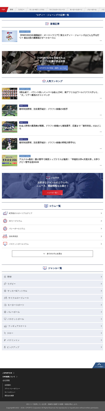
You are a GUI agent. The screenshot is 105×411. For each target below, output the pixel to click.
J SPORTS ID (7, 373)
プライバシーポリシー (12, 388)
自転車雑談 (13, 236)
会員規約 (8, 385)
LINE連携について (9, 377)
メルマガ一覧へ (52, 193)
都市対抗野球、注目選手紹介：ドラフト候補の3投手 (43, 109)
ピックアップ (13, 347)
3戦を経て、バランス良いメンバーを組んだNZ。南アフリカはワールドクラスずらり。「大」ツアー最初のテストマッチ (59, 93)
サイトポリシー (10, 392)
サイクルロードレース (57, 9)
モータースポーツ (76, 9)
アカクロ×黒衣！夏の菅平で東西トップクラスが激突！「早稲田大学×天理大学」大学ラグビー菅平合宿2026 (59, 160)
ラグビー (21, 9)
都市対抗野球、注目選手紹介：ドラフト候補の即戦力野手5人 (47, 142)
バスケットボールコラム (19, 244)
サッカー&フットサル (36, 9)
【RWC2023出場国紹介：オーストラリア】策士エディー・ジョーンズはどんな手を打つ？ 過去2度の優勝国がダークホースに (59, 36)
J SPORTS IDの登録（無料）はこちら (52, 68)
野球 (11, 9)
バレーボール (92, 9)
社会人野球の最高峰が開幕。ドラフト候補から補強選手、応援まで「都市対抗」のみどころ (60, 127)
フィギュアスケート (17, 326)
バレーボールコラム (17, 228)
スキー (10, 333)
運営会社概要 (9, 396)
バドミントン (13, 340)
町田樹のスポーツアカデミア (20, 213)
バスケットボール (16, 319)
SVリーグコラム (15, 221)
